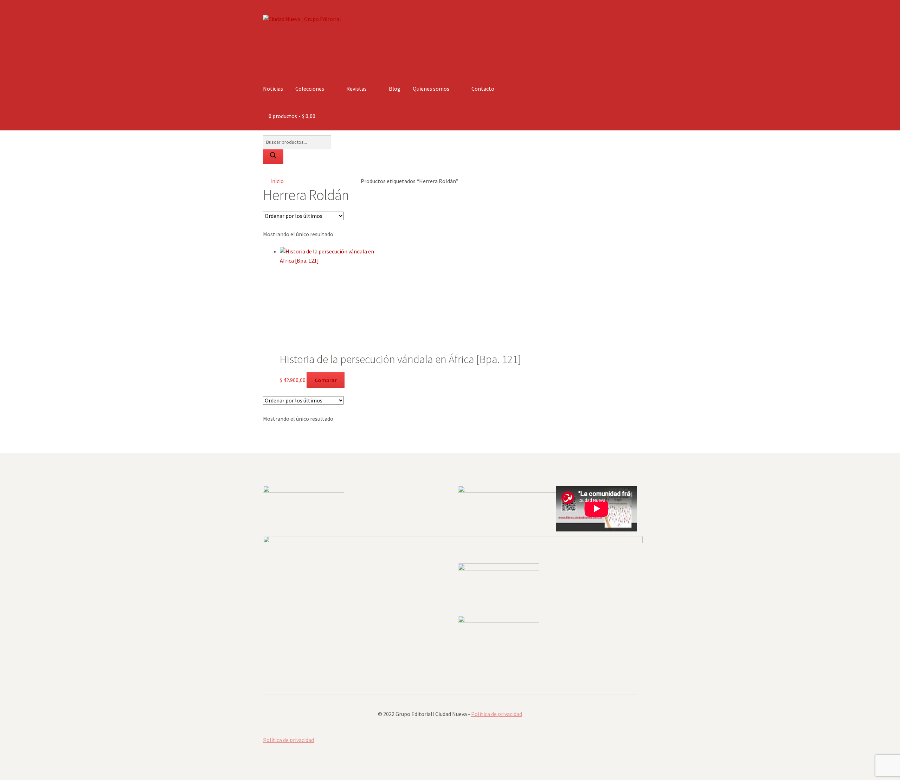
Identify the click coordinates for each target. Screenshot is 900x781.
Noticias (273, 88)
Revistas (356, 88)
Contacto (482, 88)
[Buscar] (273, 156)
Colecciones (309, 88)
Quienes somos (431, 88)
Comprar (326, 379)
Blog (394, 88)
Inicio (277, 181)
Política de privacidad (496, 713)
